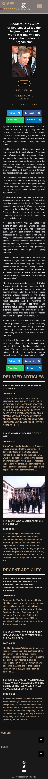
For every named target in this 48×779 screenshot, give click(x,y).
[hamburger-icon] (39, 6)
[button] (24, 83)
